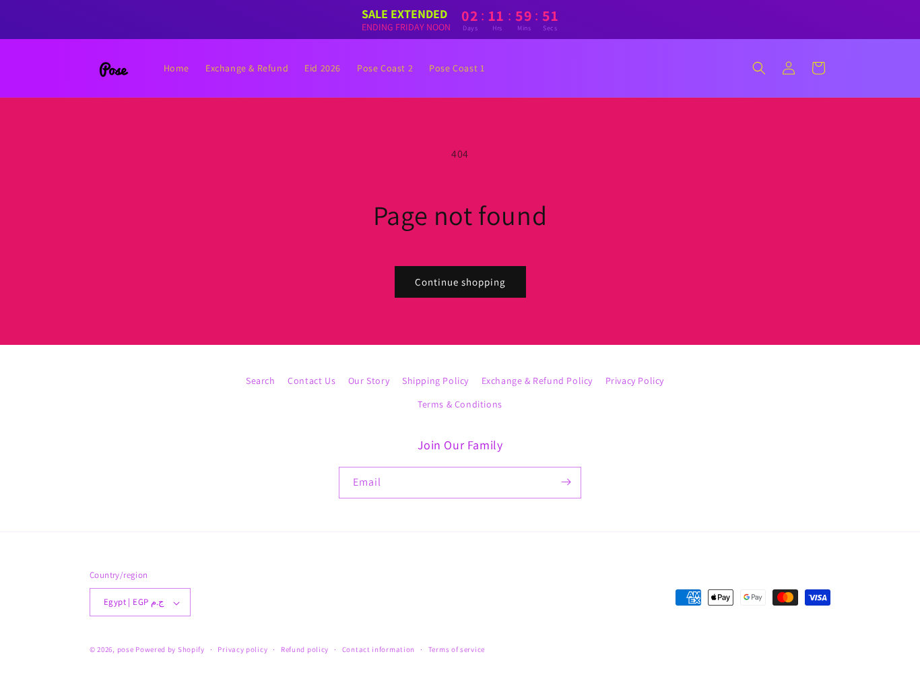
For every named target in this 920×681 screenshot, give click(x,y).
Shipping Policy (435, 381)
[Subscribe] (566, 482)
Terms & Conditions (460, 405)
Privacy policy (242, 649)
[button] (759, 68)
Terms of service (456, 649)
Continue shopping (460, 281)
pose (125, 650)
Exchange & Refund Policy (537, 381)
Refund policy (305, 649)
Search (260, 381)
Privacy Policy (634, 381)
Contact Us (311, 381)
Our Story (368, 381)
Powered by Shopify (170, 650)
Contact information (378, 649)
